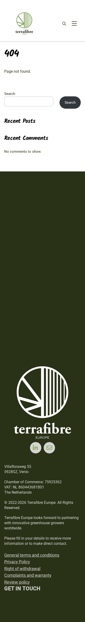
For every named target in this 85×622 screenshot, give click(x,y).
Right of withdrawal (22, 568)
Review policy (17, 582)
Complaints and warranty (27, 575)
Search (9, 94)
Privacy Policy (17, 561)
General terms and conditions (31, 555)
